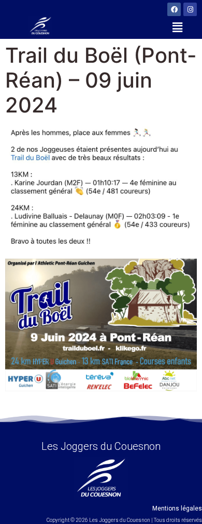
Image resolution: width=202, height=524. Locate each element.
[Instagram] (190, 9)
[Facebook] (174, 9)
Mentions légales (177, 508)
